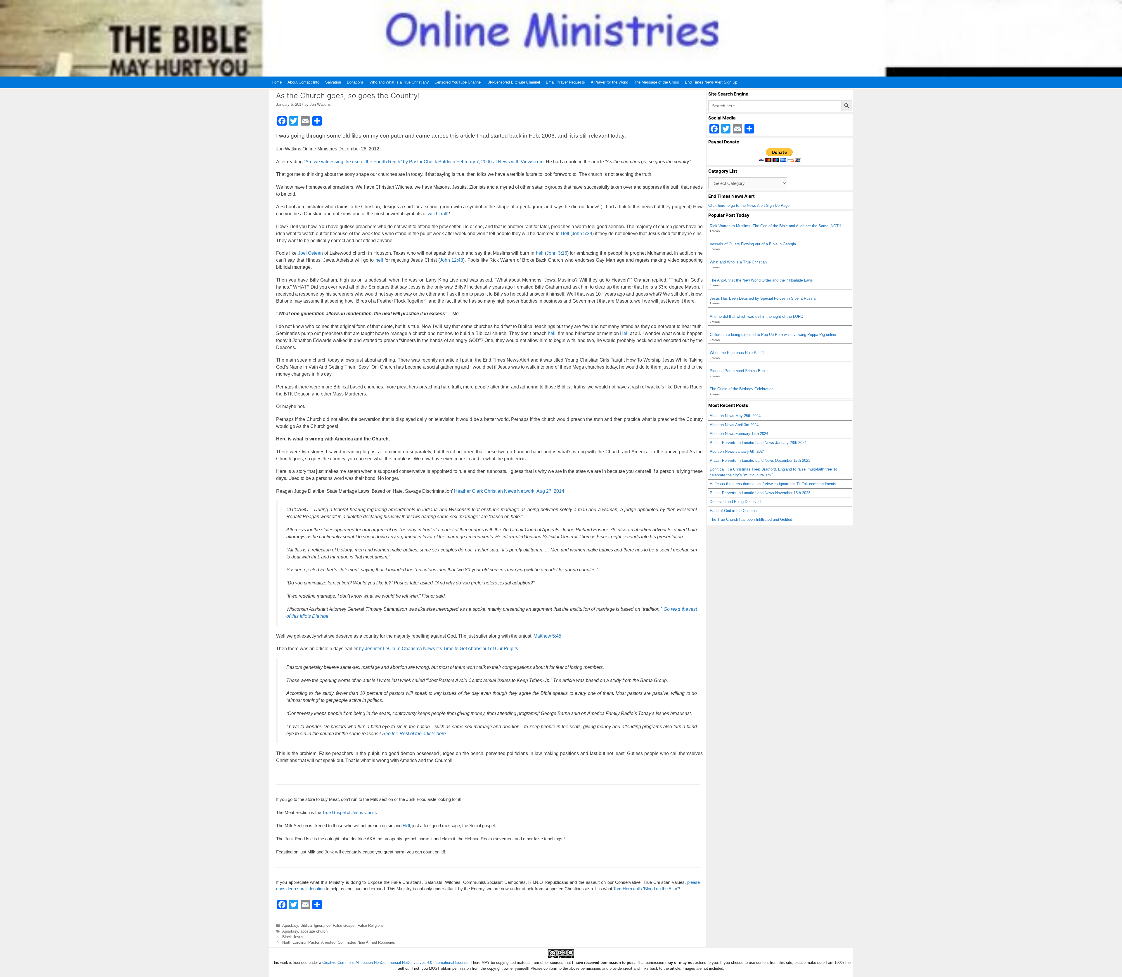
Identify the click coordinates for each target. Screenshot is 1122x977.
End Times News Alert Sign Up (711, 82)
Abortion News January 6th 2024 (737, 451)
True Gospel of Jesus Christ (349, 812)
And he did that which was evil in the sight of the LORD (756, 316)
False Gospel (344, 925)
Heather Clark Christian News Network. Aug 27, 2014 (508, 491)
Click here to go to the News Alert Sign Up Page (748, 205)
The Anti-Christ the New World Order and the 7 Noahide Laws (761, 280)
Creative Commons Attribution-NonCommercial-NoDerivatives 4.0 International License (395, 962)
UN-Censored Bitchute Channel (513, 82)
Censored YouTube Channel (458, 82)
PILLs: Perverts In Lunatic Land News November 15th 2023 (760, 493)
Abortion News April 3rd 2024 (734, 425)
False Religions (371, 925)
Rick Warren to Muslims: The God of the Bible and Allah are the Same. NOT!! (775, 226)
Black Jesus (292, 937)
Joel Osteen (310, 253)
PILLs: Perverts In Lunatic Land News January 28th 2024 (758, 442)
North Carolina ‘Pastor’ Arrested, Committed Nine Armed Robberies (338, 942)
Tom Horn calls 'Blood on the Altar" (646, 888)
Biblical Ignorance (315, 925)
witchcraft (437, 213)
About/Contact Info (303, 82)
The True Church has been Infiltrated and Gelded (751, 519)
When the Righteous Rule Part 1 (737, 352)
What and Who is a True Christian (738, 262)
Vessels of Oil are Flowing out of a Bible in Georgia (753, 244)
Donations (355, 82)
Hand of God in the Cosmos (733, 511)
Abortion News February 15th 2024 (739, 433)
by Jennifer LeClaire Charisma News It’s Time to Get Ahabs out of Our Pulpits (438, 648)
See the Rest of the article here (414, 733)
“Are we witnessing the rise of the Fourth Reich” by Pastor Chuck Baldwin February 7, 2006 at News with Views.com (423, 161)
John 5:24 (582, 233)
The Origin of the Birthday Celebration (741, 389)
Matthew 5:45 (547, 636)
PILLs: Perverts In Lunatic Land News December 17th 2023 (760, 460)
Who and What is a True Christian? (399, 82)
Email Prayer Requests (565, 82)
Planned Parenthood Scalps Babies (740, 371)
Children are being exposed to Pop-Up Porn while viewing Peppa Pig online (773, 334)
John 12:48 (451, 260)
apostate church (314, 931)
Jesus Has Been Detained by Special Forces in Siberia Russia (762, 298)
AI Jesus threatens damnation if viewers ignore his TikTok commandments (773, 484)
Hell (565, 233)
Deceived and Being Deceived (735, 501)
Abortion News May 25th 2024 (735, 416)
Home (277, 82)
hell (539, 253)
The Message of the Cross (656, 82)
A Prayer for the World (609, 82)
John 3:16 (556, 253)
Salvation (333, 82)
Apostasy (290, 925)
